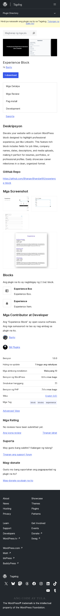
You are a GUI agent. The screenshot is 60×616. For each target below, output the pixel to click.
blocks (41, 402)
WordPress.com (13, 548)
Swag (35, 538)
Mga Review (12, 93)
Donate (36, 533)
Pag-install (11, 101)
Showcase (37, 498)
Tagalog (14, 576)
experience (51, 402)
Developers (9, 533)
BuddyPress (11, 563)
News (6, 503)
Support (7, 528)
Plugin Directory (10, 13)
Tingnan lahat (50, 432)
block (33, 402)
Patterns (36, 513)
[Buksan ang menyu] (55, 4)
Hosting (7, 508)
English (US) (51, 396)
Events (35, 528)
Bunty (9, 67)
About (6, 498)
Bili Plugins (14, 347)
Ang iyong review (12, 432)
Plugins (35, 508)
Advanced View (11, 410)
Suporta (10, 116)
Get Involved (38, 523)
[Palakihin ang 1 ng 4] (24, 200)
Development (13, 108)
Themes (35, 503)
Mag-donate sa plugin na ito (18, 480)
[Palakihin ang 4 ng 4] (53, 235)
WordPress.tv (11, 538)
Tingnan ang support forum (17, 454)
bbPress (9, 558)
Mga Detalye (13, 86)
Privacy (7, 513)
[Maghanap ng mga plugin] (34, 33)
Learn (6, 523)
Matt (7, 553)
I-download (11, 75)
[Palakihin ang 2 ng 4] (53, 200)
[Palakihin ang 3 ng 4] (24, 217)
